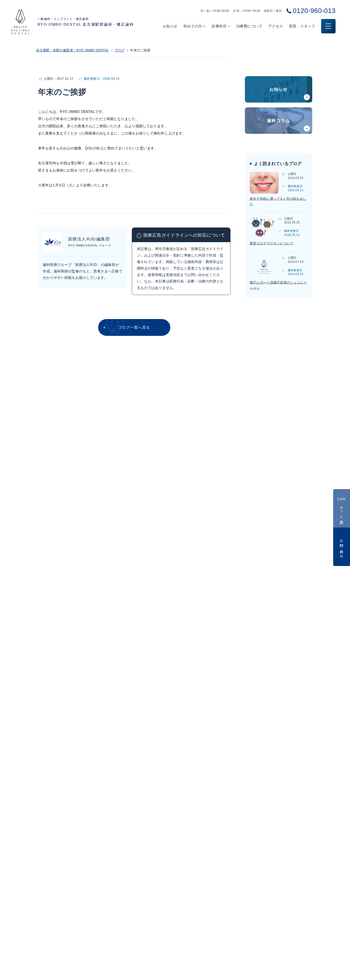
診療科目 (221, 26)
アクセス (275, 26)
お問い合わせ (342, 546)
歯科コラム (278, 120)
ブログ (120, 50)
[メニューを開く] (328, 26)
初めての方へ (194, 26)
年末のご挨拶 (140, 50)
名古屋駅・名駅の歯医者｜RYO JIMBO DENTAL (72, 50)
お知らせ (170, 26)
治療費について (249, 26)
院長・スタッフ (302, 26)
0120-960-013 (314, 10)
